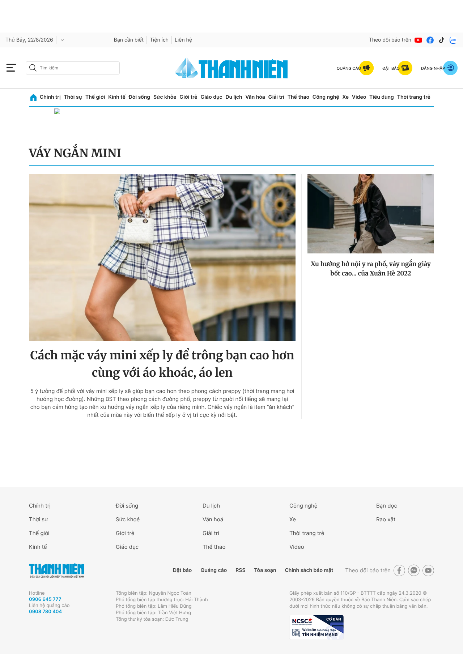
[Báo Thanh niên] (56, 570)
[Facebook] (430, 40)
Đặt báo (182, 570)
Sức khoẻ (128, 519)
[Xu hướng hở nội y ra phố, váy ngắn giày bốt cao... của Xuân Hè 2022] (370, 213)
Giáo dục (211, 97)
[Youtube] (418, 40)
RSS (240, 570)
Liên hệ (183, 40)
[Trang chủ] (33, 97)
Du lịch (233, 97)
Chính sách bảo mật (309, 570)
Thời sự (73, 97)
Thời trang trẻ (413, 97)
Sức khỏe (165, 97)
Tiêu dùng (381, 97)
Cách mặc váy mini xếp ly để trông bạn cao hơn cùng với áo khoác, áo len (162, 364)
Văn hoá (213, 519)
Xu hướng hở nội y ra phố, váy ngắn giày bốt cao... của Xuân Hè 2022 (371, 268)
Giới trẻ (188, 97)
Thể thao (298, 97)
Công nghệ (326, 97)
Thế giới (95, 97)
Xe (345, 97)
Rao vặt (385, 519)
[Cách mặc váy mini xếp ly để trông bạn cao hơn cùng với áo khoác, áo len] (162, 257)
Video (359, 97)
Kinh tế (117, 97)
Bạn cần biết (129, 40)
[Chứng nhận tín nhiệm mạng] (316, 627)
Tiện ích (159, 40)
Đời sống (139, 97)
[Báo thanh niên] (231, 67)
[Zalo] (453, 40)
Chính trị (50, 97)
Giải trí (276, 97)
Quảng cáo (213, 570)
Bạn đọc (386, 505)
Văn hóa (255, 97)
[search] (73, 67)
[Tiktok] (441, 40)
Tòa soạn (265, 570)
